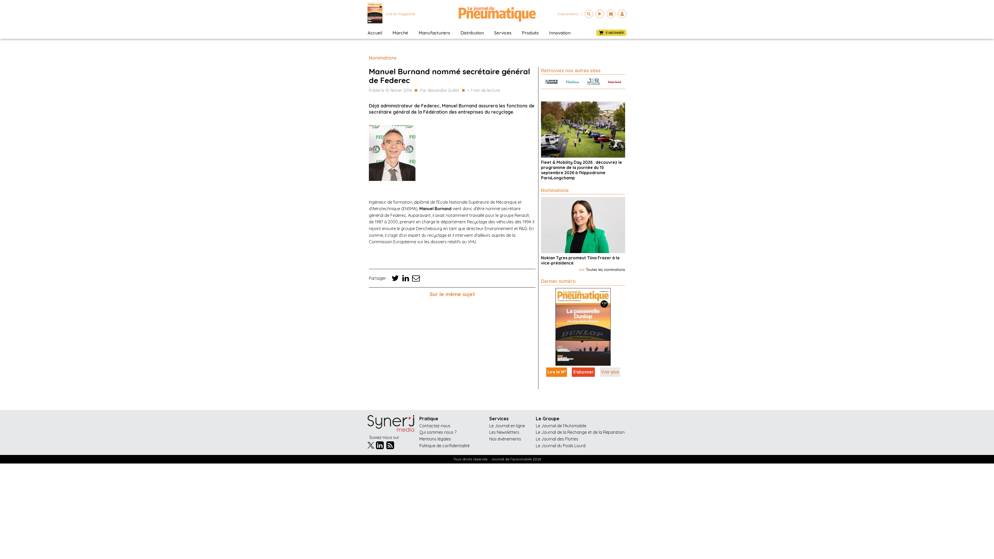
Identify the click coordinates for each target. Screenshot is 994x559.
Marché (400, 32)
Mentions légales (435, 439)
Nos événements (505, 439)
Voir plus (610, 371)
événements (568, 14)
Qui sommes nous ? (437, 432)
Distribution (472, 32)
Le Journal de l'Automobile (561, 425)
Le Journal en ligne (507, 425)
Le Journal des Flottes (557, 439)
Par (439, 90)
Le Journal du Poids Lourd (561, 445)
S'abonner (583, 371)
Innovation (560, 32)
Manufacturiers (434, 32)
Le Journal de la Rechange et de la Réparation (580, 432)
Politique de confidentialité (444, 445)
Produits (530, 32)
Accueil (375, 32)
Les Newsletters (504, 432)
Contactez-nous (434, 425)
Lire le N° (556, 371)
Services (502, 32)
